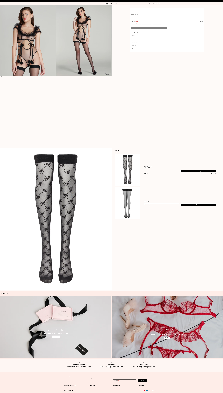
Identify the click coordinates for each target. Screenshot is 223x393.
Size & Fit (134, 35)
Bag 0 (158, 3)
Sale (67, 372)
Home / (65, 372)
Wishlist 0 (154, 3)
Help (69, 3)
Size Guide (146, 173)
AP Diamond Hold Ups (148, 166)
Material (133, 38)
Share (133, 48)
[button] (148, 3)
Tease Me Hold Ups (147, 200)
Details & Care (135, 32)
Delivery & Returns (136, 42)
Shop (65, 3)
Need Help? (134, 45)
